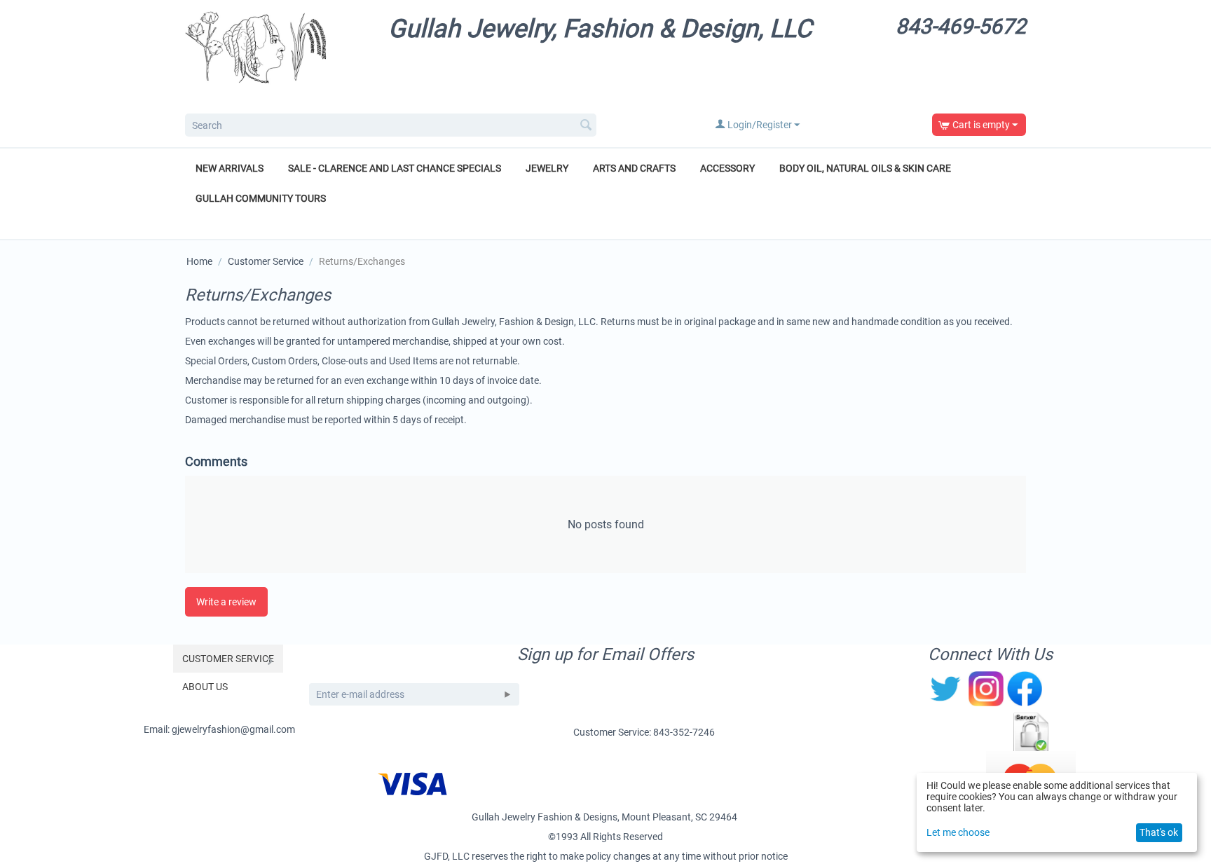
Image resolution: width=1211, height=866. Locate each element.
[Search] (586, 126)
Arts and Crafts (634, 168)
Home (199, 261)
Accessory (727, 168)
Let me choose (958, 832)
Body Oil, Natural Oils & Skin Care (865, 168)
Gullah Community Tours (261, 198)
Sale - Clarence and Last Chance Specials (394, 168)
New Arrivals (230, 168)
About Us (205, 686)
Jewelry (547, 168)
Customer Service (265, 261)
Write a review (226, 601)
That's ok (1159, 832)
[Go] (507, 694)
